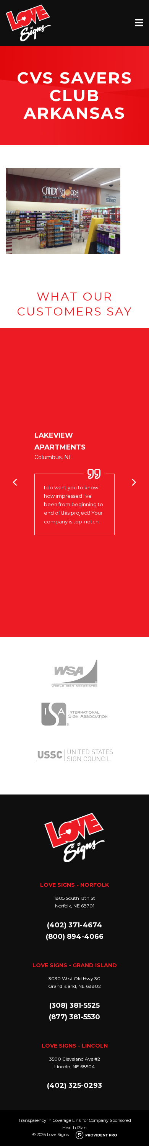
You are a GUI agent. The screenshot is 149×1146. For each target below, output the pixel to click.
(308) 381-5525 (74, 1005)
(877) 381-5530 (74, 1017)
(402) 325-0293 (74, 1085)
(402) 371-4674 (74, 925)
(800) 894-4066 (75, 936)
